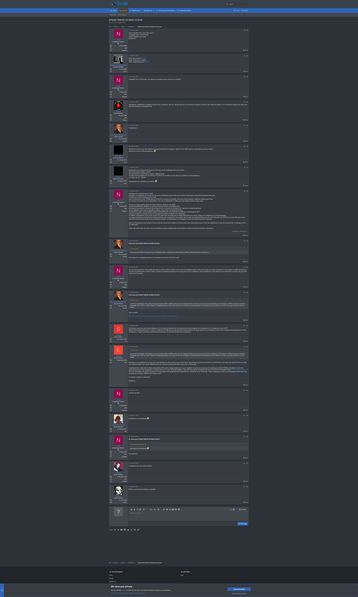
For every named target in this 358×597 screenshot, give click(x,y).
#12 (247, 325)
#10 (247, 267)
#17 (247, 463)
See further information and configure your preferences (128, 593)
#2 (247, 55)
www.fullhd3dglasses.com (240, 369)
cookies (123, 590)
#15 (247, 415)
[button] (141, 10)
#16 (247, 436)
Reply (246, 50)
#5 (247, 125)
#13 (247, 346)
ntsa (112, 22)
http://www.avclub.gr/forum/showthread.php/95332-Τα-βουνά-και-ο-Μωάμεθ (153, 316)
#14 (247, 390)
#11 (247, 292)
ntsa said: (133, 248)
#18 (247, 486)
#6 (247, 146)
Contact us (112, 581)
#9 (247, 241)
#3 (247, 77)
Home (111, 575)
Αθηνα (125, 120)
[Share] (245, 30)
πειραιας (124, 50)
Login (182, 575)
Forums (111, 578)
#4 (247, 102)
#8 (247, 191)
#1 (247, 30)
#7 (247, 167)
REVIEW (144, 58)
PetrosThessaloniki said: (137, 444)
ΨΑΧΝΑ (124, 481)
